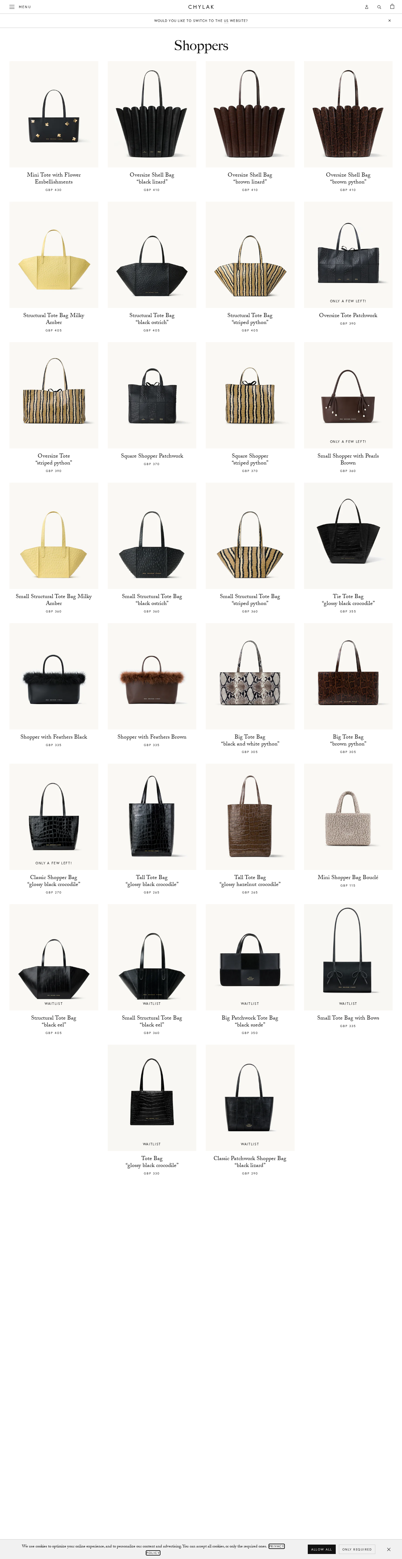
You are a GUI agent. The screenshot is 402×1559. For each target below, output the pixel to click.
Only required (357, 1549)
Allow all (321, 1549)
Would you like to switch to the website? (201, 21)
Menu (25, 6)
